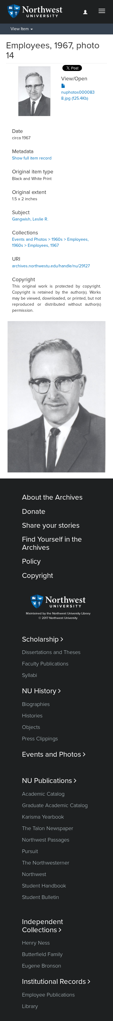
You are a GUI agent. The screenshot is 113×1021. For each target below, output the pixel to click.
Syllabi (29, 675)
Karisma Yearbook (43, 816)
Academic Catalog (43, 794)
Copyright (37, 575)
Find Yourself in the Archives (52, 543)
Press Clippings (40, 738)
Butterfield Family (42, 954)
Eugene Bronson (41, 965)
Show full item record (32, 158)
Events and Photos (54, 754)
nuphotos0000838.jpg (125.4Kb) (78, 95)
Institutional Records (56, 981)
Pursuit (30, 851)
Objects (31, 727)
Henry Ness (36, 942)
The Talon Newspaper (47, 828)
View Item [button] (20, 28)
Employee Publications (48, 994)
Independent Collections (42, 925)
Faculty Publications (45, 663)
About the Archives (52, 497)
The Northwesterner (45, 862)
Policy (31, 561)
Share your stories (51, 525)
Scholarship (42, 639)
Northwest (34, 874)
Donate (34, 511)
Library (30, 1006)
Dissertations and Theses (51, 652)
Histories (32, 715)
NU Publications (49, 780)
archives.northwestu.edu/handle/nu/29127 (51, 266)
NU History (41, 691)
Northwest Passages (45, 839)
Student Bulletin (40, 897)
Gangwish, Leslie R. (30, 219)
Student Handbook (44, 885)
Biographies (36, 704)
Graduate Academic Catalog (55, 805)
